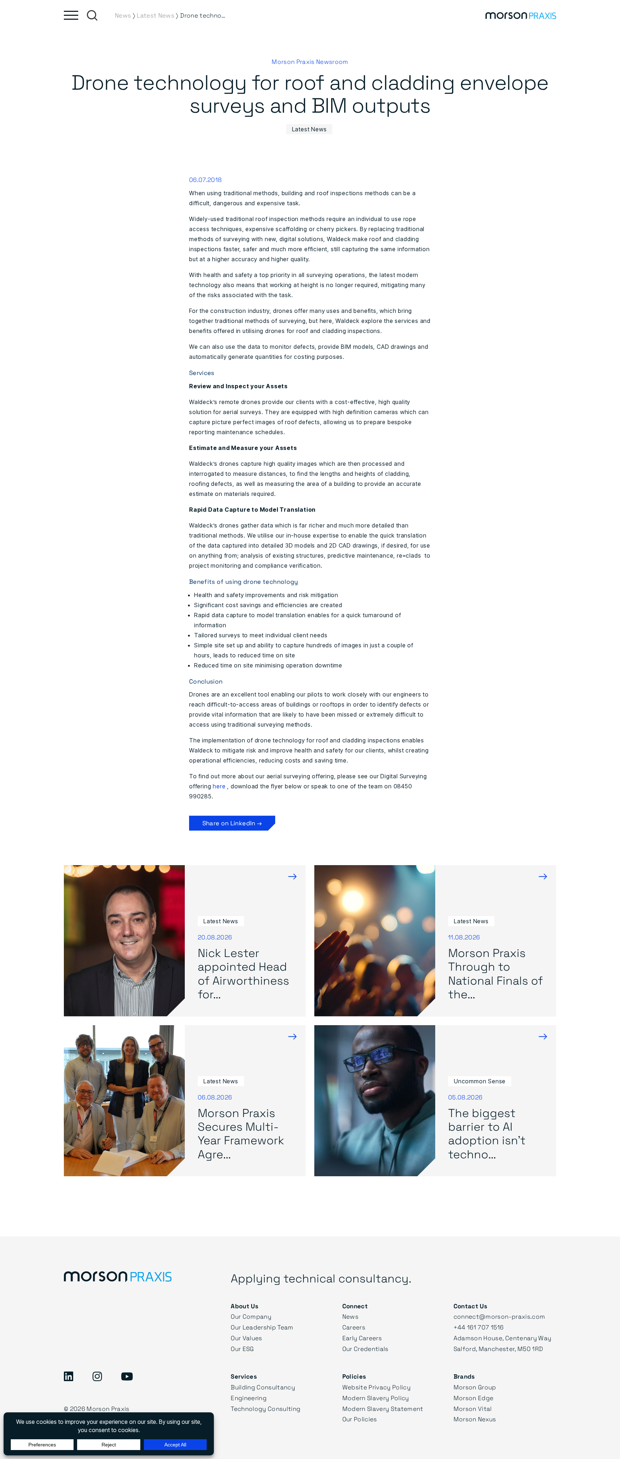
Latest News (309, 129)
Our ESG (242, 1349)
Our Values (246, 1338)
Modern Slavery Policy (375, 1398)
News (350, 1316)
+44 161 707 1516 (478, 1327)
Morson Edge (474, 1398)
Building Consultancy (263, 1387)
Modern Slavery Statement (382, 1408)
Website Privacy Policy (376, 1387)
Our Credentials (365, 1349)
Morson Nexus (475, 1419)
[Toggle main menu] (71, 15)
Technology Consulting (265, 1408)
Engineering (249, 1398)
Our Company (251, 1316)
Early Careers (362, 1338)
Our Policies (359, 1419)
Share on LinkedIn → (232, 823)
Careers (353, 1327)
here (219, 786)
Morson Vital (473, 1408)
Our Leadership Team (262, 1327)
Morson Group (475, 1387)
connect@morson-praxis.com (499, 1316)
